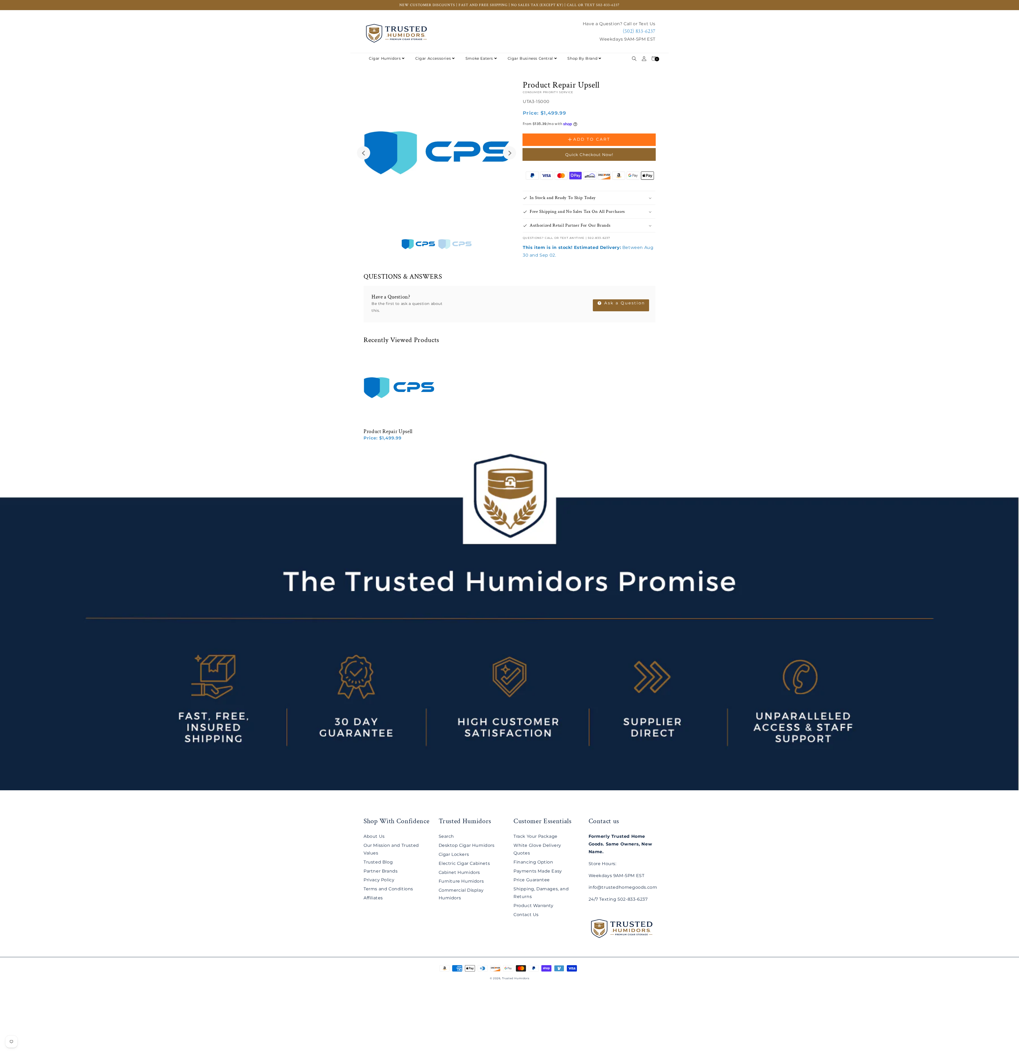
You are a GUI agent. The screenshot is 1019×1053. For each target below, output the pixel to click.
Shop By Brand (582, 58)
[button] (634, 58)
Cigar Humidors (385, 58)
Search (446, 836)
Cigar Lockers (454, 854)
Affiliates (373, 897)
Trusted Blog (378, 862)
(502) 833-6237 (639, 31)
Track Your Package (535, 836)
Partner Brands (381, 871)
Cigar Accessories (433, 58)
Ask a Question (623, 302)
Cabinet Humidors (459, 872)
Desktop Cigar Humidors (467, 845)
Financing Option (533, 862)
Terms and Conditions (388, 888)
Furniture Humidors (461, 881)
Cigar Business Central (530, 58)
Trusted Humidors (515, 978)
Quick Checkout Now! (589, 154)
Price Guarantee (531, 879)
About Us (374, 836)
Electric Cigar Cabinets (464, 863)
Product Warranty (533, 905)
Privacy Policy (379, 879)
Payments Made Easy (537, 871)
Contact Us (526, 914)
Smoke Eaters (479, 58)
